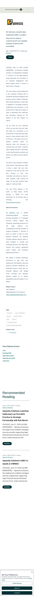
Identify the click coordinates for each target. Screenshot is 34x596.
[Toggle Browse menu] (27, 9)
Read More (7, 443)
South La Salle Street (20, 313)
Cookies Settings (17, 583)
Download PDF (7, 353)
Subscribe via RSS (8, 355)
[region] (17, 583)
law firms (14, 319)
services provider (18, 316)
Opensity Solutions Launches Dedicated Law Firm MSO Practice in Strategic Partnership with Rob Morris (15, 416)
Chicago (9, 316)
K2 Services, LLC (12, 213)
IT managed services (12, 322)
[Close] (32, 572)
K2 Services (9, 313)
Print (4, 350)
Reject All (16, 588)
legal (8, 319)
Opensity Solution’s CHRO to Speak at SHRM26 (15, 462)
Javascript (6, 361)
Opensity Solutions (7, 407)
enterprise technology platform (14, 325)
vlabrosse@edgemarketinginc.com (16, 295)
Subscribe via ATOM (9, 358)
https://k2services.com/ (13, 202)
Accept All (17, 593)
